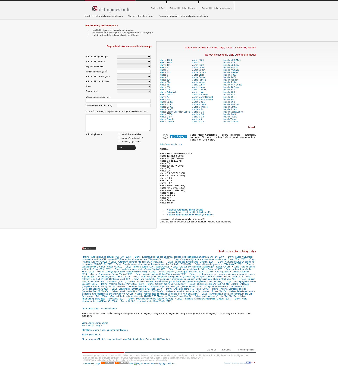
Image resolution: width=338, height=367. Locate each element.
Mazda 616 (165, 80)
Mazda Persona (231, 67)
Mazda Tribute (230, 117)
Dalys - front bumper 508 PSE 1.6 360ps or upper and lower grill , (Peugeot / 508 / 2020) (160, 286)
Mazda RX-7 (229, 99)
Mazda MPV (197, 109)
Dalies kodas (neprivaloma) (99, 105)
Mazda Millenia (199, 104)
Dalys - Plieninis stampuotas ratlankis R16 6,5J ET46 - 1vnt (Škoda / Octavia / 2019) (151, 296)
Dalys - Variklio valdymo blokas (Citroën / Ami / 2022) (161, 274)
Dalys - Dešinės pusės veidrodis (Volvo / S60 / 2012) (146, 301)
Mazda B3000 (166, 107)
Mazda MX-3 (198, 121)
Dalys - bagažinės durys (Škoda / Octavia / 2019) (191, 262)
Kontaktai (226, 350)
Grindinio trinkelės (136, 339)
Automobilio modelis (95, 61)
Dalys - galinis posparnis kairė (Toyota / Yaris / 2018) (140, 269)
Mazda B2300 (166, 102)
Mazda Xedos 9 (230, 121)
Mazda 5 (164, 75)
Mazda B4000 (166, 109)
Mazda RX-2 (229, 92)
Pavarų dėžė (92, 91)
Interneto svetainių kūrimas (235, 363)
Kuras (88, 86)
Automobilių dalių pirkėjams (183, 8)
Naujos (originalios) (131, 141)
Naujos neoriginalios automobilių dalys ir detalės (183, 16)
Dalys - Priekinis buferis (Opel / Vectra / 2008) (147, 267)
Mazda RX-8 (229, 102)
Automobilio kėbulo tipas (97, 81)
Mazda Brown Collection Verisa (175, 112)
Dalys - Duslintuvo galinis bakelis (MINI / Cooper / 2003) (195, 269)
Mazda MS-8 (198, 114)
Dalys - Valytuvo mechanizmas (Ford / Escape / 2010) (137, 289)
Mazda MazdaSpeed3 (202, 97)
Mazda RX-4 (229, 97)
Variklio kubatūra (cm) (96, 71)
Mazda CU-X (198, 60)
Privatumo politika (245, 350)
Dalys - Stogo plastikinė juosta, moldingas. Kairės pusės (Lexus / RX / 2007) (210, 259)
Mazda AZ (164, 97)
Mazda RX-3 (229, 94)
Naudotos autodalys (131, 134)
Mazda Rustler (230, 82)
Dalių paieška (157, 8)
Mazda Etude (198, 75)
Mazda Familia (199, 80)
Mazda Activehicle (168, 92)
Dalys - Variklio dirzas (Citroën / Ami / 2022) (215, 296)
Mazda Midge (198, 102)
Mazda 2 (164, 67)
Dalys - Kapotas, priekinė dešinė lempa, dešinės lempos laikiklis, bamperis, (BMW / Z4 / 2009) (179, 257)
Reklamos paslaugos (92, 325)
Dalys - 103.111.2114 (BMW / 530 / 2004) (209, 284)
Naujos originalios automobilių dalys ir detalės (189, 212)
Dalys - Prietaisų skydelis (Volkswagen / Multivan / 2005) (177, 271)
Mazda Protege (230, 72)
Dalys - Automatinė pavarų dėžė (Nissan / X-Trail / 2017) (137, 262)
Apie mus (211, 350)
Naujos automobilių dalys (141, 16)
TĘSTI (121, 148)
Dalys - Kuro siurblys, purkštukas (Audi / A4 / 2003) (107, 257)
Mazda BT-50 (166, 114)
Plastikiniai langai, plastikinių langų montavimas (105, 330)
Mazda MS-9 (198, 117)
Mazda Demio (198, 67)
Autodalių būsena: (94, 134)
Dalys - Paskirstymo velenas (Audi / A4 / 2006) (151, 299)
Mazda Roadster (231, 80)
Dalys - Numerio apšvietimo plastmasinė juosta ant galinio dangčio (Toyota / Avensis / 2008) (178, 276)
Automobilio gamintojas (97, 56)
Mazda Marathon (200, 94)
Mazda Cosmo (167, 121)
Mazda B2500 (166, 104)
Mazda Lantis (198, 85)
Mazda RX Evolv (231, 87)
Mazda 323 (165, 72)
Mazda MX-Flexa (231, 65)
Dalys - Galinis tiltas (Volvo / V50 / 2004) (167, 284)
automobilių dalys (91, 363)
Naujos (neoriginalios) (132, 138)
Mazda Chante (167, 119)
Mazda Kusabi (198, 82)
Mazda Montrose (200, 107)
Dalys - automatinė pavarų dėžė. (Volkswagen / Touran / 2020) (196, 291)
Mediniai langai (120, 339)
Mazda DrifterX (199, 72)
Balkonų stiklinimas (91, 334)
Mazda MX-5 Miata (232, 60)
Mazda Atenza (166, 94)
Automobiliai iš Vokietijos (158, 339)
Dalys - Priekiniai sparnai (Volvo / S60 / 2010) (122, 284)
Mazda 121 (165, 65)
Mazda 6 (164, 77)
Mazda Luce (198, 92)
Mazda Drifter (198, 70)
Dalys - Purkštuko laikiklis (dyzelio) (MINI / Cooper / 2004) (204, 299)
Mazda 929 (165, 89)
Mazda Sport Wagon (233, 112)
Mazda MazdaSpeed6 (202, 99)
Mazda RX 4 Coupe (232, 85)
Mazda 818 (165, 87)
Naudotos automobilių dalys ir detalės (103, 16)
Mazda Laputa (198, 87)
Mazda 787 (165, 85)
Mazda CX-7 (198, 62)
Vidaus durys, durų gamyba (95, 323)
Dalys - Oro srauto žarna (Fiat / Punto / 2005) (187, 289)
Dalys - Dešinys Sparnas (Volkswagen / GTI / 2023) (122, 271)
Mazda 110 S (166, 62)
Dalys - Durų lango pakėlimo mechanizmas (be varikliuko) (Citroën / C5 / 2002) (153, 264)
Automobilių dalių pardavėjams (216, 8)
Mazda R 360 (229, 75)
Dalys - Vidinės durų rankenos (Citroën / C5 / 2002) (219, 264)
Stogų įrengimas (90, 339)
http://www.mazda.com (171, 144)
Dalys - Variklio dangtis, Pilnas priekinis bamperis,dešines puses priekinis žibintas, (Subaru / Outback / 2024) (185, 279)
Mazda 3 (164, 70)
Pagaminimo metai (95, 66)
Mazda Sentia (230, 107)
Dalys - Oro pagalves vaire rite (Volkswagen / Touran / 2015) (201, 267)
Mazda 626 (165, 82)
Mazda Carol (166, 117)
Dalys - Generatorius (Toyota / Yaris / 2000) (111, 274)
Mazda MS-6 (198, 112)
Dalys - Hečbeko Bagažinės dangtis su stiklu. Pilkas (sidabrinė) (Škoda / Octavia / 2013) (180, 281)
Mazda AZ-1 (165, 99)
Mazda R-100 (229, 77)
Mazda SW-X (229, 114)
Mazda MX (197, 119)
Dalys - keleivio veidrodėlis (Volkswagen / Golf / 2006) (137, 291)
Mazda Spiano (230, 109)
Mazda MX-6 (229, 62)
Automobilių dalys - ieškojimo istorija (99, 308)
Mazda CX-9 (198, 65)
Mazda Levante (199, 89)
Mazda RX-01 (230, 89)
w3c (131, 363)
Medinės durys (105, 339)
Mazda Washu (230, 119)
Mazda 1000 (166, 60)
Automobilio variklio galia (98, 76)
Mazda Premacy (231, 70)
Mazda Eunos (198, 77)
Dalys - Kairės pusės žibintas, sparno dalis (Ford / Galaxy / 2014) (167, 294)
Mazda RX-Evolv (231, 104)
